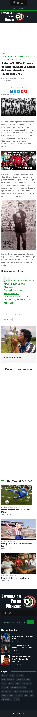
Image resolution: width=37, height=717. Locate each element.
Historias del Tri (7, 319)
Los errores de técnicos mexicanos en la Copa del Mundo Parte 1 (23, 647)
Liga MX (12, 676)
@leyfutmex (9, 280)
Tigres (31, 695)
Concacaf (16, 699)
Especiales (22, 315)
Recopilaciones (27, 683)
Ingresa (15, 8)
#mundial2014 (10, 284)
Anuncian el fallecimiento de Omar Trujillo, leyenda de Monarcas (22, 659)
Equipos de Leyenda (26, 691)
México (11, 683)
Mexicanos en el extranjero (18, 687)
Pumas (16, 691)
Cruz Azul (5, 687)
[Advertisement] (18, 35)
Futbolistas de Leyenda (9, 315)
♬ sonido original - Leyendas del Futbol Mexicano (18, 299)
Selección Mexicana (8, 679)
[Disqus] (18, 399)
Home (4, 53)
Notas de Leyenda (7, 695)
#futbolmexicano (12, 296)
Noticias (4, 676)
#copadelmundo (11, 293)
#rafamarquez (22, 280)
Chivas (4, 683)
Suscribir (21, 8)
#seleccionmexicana (13, 290)
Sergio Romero (12, 78)
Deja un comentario (7, 80)
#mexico (25, 284)
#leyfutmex (9, 287)
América (17, 683)
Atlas (25, 695)
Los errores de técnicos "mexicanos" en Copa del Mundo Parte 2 (23, 636)
